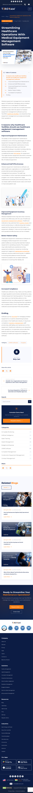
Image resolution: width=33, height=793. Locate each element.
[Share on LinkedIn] (3, 370)
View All (6, 487)
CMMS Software (7, 21)
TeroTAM (14, 316)
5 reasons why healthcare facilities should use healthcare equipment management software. (16, 77)
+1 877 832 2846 (10, 780)
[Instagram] (11, 1)
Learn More (7, 516)
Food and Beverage (6, 733)
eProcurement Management (8, 693)
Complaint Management (16, 452)
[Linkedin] (17, 1)
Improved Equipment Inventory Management (17, 87)
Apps (3, 650)
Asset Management (6, 672)
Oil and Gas (4, 742)
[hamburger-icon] (29, 8)
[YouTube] (19, 1)
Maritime (4, 748)
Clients (3, 653)
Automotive (4, 745)
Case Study (4, 705)
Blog (7, 16)
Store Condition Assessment (8, 681)
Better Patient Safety (14, 90)
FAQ (3, 711)
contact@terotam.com (18, 783)
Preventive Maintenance (7, 678)
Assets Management (16, 442)
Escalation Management (7, 684)
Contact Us (4, 656)
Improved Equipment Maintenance (18, 81)
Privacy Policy (11, 791)
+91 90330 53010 (26, 780)
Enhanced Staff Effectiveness (16, 84)
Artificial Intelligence (16, 435)
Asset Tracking (16, 438)
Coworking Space (5, 736)
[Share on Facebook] (10, 370)
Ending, (8, 95)
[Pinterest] (21, 1)
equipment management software (12, 221)
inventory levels (24, 223)
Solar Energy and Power (7, 727)
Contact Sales (16, 611)
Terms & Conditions (20, 791)
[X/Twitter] (6, 468)
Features (3, 644)
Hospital (23, 342)
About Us (4, 641)
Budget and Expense (16, 445)
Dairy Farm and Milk (6, 730)
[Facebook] (13, 1)
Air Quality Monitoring (16, 432)
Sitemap (3, 714)
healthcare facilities (13, 114)
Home (3, 16)
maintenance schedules (22, 251)
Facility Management (6, 669)
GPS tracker (17, 153)
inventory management (16, 323)
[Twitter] (15, 1)
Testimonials (4, 708)
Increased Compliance (15, 92)
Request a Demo (16, 420)
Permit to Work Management (8, 690)
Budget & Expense (6, 687)
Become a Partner (6, 659)
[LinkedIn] (3, 468)
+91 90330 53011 (24, 779)
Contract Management (16, 458)
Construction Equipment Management (16, 455)
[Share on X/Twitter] (6, 370)
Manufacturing (5, 739)
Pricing (3, 647)
